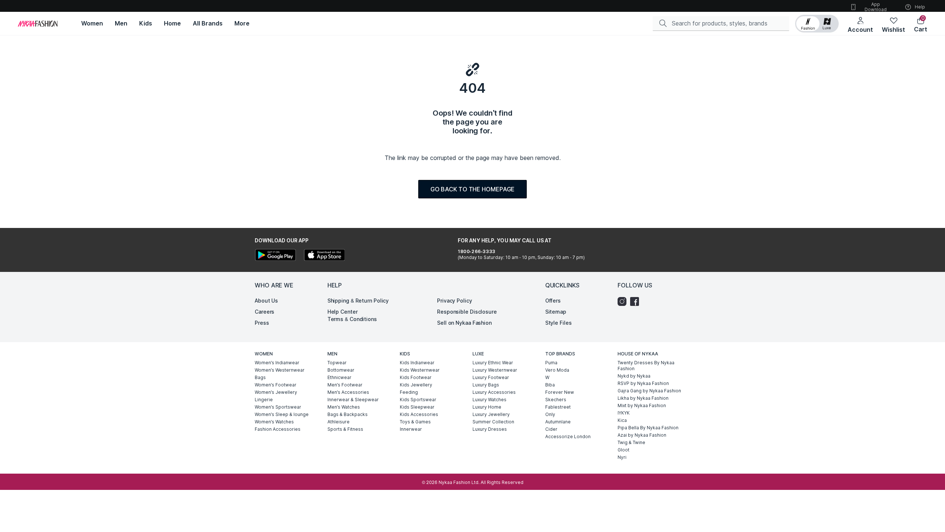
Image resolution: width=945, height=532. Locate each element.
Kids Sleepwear (417, 407)
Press (262, 323)
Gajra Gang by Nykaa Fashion (649, 390)
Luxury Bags (485, 385)
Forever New (559, 392)
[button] (817, 24)
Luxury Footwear (490, 377)
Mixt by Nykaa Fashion (642, 405)
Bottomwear (340, 370)
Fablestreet (558, 407)
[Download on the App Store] (324, 256)
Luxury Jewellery (491, 414)
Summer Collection (493, 421)
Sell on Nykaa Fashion (464, 323)
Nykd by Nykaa (634, 376)
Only (550, 414)
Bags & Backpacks (347, 414)
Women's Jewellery (276, 392)
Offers (553, 300)
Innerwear (411, 429)
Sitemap (555, 311)
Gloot (623, 450)
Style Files (558, 323)
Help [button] (920, 7)
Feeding (409, 392)
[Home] (38, 23)
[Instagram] (624, 301)
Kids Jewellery (416, 385)
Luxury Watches (489, 399)
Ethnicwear (339, 377)
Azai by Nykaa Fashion (642, 435)
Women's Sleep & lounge (282, 414)
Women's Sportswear (278, 407)
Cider (551, 429)
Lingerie (264, 399)
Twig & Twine (631, 442)
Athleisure (338, 421)
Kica (622, 420)
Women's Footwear (275, 385)
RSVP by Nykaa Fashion (643, 383)
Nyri (622, 457)
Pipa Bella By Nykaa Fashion (648, 427)
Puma (551, 362)
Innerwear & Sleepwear (353, 399)
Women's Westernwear (280, 370)
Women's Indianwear (277, 362)
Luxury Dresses (489, 429)
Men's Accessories (348, 392)
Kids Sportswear (418, 399)
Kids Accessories (419, 414)
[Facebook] (636, 301)
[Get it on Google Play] (275, 256)
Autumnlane (558, 421)
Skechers (555, 399)
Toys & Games (415, 421)
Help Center (342, 311)
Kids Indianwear (417, 362)
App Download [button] (876, 6)
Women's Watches (274, 421)
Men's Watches (343, 407)
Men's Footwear (344, 385)
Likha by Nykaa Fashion (643, 398)
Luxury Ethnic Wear (492, 362)
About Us (266, 300)
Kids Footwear (416, 377)
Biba (550, 385)
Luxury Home (486, 407)
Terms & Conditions (352, 319)
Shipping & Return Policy (358, 300)
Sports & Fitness (345, 429)
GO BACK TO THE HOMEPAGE (472, 189)
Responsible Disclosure (467, 311)
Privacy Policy (454, 300)
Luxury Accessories (494, 392)
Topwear (337, 362)
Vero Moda (557, 370)
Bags (260, 377)
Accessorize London (568, 436)
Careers (264, 311)
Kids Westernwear (420, 370)
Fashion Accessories (277, 429)
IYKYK (624, 413)
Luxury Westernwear (494, 370)
